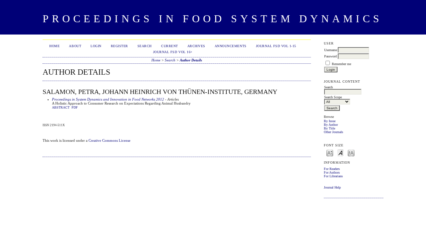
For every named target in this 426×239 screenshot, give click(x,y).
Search (144, 46)
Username (330, 50)
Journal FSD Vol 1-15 (276, 46)
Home (54, 46)
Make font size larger (351, 152)
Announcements (231, 46)
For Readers (332, 169)
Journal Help (332, 187)
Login (96, 46)
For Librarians (333, 176)
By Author (331, 124)
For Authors (332, 172)
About (75, 46)
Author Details (191, 60)
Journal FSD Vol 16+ (173, 52)
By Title (329, 128)
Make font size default (340, 152)
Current (169, 46)
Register (119, 46)
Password (330, 56)
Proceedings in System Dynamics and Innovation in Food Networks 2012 (108, 99)
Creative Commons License (109, 140)
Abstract (61, 107)
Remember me (341, 64)
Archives (196, 46)
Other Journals (333, 132)
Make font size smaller (329, 152)
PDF (75, 107)
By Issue (329, 121)
